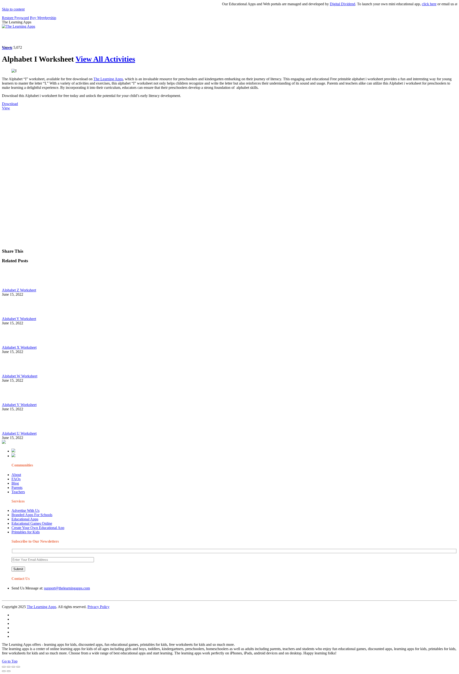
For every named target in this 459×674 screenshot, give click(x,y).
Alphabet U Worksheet (19, 433)
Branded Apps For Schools (31, 515)
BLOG (124, 37)
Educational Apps (24, 519)
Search (242, 37)
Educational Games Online (31, 523)
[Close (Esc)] (4, 667)
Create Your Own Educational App (37, 528)
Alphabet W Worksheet (19, 376)
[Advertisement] (145, 143)
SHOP (141, 37)
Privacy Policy (98, 607)
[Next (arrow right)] (9, 671)
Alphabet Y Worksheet (19, 319)
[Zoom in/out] (18, 667)
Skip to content (13, 9)
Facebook (226, 37)
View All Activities (105, 59)
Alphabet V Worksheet (19, 405)
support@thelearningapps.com (67, 588)
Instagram (178, 37)
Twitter (210, 37)
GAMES (66, 37)
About (16, 475)
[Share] (9, 667)
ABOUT (105, 37)
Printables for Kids (25, 532)
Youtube (195, 37)
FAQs (16, 479)
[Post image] (15, 286)
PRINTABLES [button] (41, 37)
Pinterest (161, 37)
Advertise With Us (25, 510)
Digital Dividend (333, 4)
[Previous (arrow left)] (4, 671)
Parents (16, 488)
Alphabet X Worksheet (19, 347)
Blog (15, 483)
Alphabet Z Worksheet (19, 290)
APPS (18, 37)
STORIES (87, 37)
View (6, 108)
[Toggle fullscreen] (13, 667)
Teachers (18, 492)
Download (10, 104)
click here (419, 4)
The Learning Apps (108, 79)
